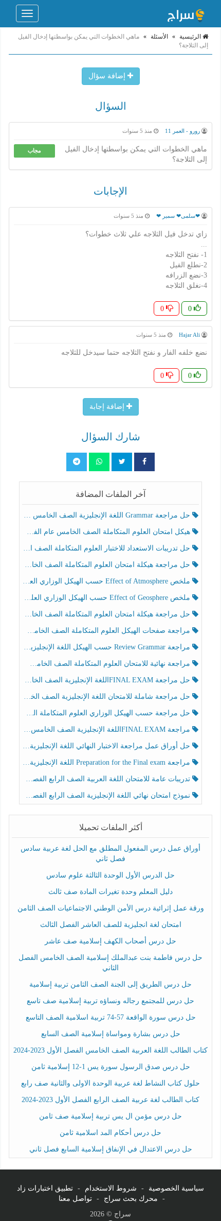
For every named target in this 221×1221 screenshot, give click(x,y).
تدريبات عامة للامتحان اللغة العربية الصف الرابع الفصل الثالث (107, 779)
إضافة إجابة (107, 406)
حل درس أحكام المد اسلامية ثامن (110, 1133)
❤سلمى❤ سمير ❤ (178, 216)
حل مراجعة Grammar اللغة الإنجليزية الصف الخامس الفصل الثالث (107, 515)
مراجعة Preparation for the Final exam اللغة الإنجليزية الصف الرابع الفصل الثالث (107, 762)
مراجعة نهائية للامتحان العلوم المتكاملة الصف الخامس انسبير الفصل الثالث (107, 663)
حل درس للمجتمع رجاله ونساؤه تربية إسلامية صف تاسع (110, 1001)
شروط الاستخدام (111, 1188)
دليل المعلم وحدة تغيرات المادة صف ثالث (110, 892)
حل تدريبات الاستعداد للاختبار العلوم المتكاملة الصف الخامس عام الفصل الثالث (107, 548)
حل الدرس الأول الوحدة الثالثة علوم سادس (110, 875)
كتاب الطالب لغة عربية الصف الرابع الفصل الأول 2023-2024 (110, 1100)
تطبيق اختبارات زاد (45, 1188)
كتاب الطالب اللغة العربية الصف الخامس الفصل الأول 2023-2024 (110, 1050)
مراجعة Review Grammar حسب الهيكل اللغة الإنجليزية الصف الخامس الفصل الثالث (107, 647)
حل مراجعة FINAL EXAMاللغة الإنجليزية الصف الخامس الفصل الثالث (107, 680)
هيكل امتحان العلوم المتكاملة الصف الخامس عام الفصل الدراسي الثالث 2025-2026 (107, 532)
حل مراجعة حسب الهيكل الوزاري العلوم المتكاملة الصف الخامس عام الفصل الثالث (107, 713)
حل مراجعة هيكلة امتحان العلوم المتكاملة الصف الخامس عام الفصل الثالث (107, 614)
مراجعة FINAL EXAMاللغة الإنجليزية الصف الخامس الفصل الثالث (107, 729)
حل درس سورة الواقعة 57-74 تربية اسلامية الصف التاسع (111, 1017)
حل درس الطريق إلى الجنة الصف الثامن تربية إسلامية (110, 984)
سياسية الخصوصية (176, 1188)
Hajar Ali (189, 335)
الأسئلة (159, 36)
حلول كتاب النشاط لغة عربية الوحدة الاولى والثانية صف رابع (110, 1083)
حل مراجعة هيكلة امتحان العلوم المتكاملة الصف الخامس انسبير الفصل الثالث (107, 565)
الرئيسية (190, 36)
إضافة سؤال (107, 76)
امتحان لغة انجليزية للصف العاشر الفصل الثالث (110, 924)
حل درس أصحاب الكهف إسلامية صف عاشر (110, 941)
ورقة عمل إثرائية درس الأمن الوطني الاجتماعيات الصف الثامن (110, 908)
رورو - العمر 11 (182, 131)
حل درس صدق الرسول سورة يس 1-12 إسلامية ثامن (110, 1067)
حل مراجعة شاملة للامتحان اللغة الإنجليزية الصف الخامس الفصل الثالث (107, 696)
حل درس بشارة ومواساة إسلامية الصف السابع (110, 1034)
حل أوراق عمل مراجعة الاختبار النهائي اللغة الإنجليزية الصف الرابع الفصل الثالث (107, 746)
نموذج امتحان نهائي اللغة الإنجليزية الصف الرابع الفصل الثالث (107, 795)
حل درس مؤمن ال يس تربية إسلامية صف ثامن (110, 1116)
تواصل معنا (75, 1198)
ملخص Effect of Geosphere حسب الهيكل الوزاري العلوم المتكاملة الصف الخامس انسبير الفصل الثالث (107, 597)
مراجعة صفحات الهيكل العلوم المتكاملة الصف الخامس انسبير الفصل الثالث (107, 630)
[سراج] (185, 13)
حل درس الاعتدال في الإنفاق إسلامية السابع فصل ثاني (110, 1149)
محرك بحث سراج (131, 1198)
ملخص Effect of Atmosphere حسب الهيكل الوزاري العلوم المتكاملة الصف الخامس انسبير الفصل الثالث (107, 581)
